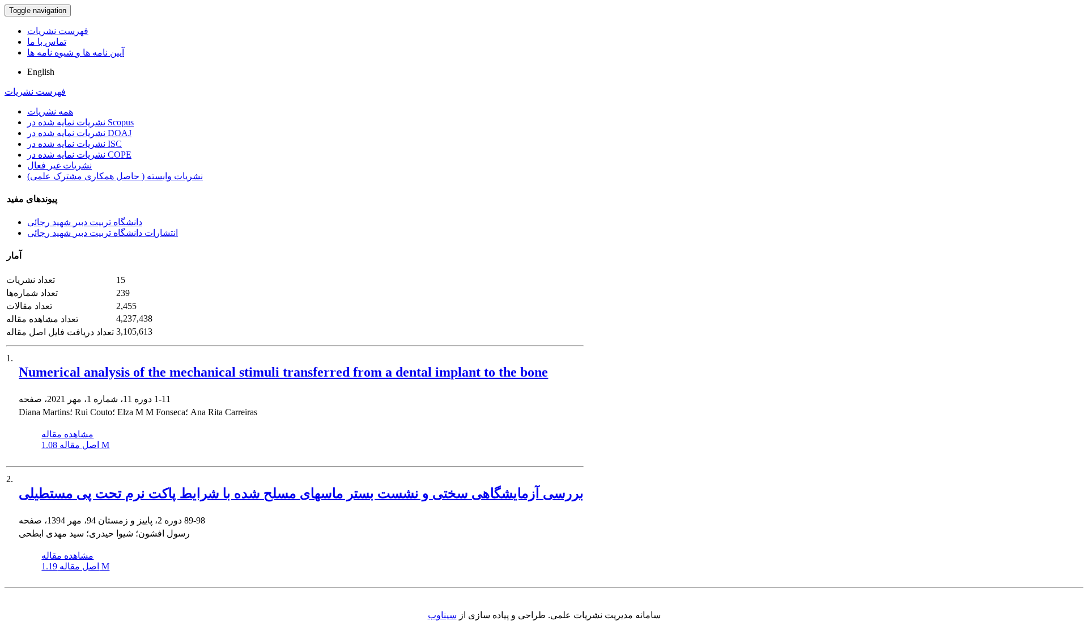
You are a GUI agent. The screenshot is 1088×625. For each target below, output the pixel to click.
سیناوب (442, 615)
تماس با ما (46, 42)
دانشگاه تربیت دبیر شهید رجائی (84, 222)
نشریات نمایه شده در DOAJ (79, 133)
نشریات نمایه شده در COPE (79, 154)
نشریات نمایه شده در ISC (74, 144)
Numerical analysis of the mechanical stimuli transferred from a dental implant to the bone (283, 372)
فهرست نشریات (57, 31)
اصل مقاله (75, 445)
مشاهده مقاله (67, 434)
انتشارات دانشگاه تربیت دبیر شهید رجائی (102, 233)
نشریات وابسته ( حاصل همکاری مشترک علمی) (115, 176)
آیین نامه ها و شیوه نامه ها (75, 52)
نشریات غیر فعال (59, 165)
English (40, 72)
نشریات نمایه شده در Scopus (80, 122)
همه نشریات (50, 111)
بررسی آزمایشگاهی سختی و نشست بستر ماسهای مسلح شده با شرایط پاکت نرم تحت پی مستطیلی (301, 493)
